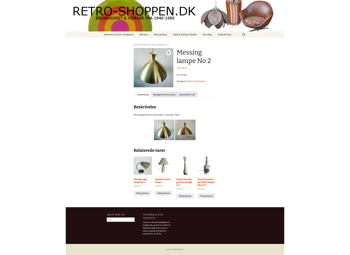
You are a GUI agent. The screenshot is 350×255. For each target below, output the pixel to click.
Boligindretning (224, 34)
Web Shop (143, 34)
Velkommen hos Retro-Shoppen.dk (118, 34)
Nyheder (202, 81)
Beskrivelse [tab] (143, 94)
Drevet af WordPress (175, 249)
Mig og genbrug (160, 34)
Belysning (146, 44)
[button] (168, 52)
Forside (137, 44)
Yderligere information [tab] (164, 94)
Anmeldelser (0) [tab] (187, 94)
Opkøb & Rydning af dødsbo (185, 34)
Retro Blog (207, 34)
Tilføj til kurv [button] (142, 193)
